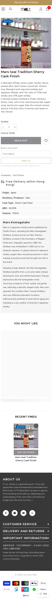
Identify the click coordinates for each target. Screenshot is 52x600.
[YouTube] (23, 513)
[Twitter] (32, 513)
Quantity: (5, 121)
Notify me (26, 161)
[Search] (10, 9)
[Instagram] (15, 513)
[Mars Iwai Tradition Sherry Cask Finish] (26, 436)
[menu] (3, 9)
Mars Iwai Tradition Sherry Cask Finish (26, 459)
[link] (26, 400)
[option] (26, 43)
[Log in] (40, 9)
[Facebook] (6, 513)
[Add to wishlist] (46, 140)
